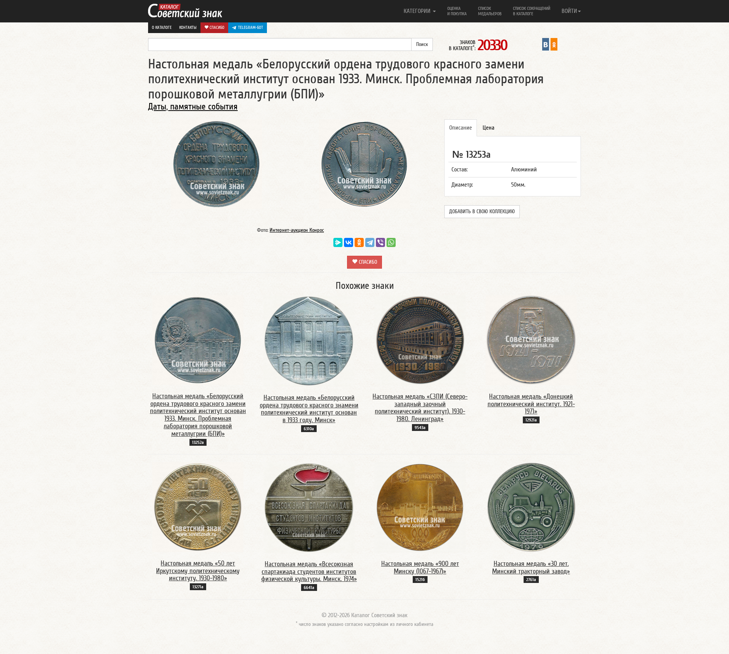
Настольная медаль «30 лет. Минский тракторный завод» (531, 567)
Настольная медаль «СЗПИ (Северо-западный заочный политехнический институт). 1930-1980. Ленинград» (419, 408)
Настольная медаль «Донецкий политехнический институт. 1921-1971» (531, 404)
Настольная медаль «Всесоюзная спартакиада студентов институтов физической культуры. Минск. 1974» (309, 571)
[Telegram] (369, 242)
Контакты (188, 27)
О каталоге (162, 27)
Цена (488, 127)
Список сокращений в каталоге (531, 11)
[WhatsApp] (391, 242)
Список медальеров (490, 11)
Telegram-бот (250, 27)
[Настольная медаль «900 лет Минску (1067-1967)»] (419, 507)
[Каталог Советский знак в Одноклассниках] (554, 44)
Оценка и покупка (457, 11)
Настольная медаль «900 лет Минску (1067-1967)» (420, 567)
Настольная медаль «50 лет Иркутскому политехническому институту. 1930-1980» (198, 571)
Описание (460, 127)
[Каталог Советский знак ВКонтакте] (545, 44)
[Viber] (380, 242)
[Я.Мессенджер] (337, 242)
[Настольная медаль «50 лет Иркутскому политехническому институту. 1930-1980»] (197, 506)
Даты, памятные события (193, 106)
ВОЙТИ (569, 11)
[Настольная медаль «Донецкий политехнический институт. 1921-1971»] (531, 339)
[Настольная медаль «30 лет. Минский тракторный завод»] (531, 507)
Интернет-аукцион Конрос (297, 230)
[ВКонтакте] (348, 242)
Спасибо (216, 27)
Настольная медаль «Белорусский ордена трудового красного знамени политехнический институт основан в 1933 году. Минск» (309, 409)
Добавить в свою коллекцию (482, 212)
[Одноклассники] (359, 242)
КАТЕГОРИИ (418, 11)
